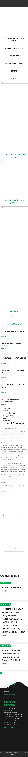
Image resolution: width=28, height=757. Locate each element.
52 (14, 673)
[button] (26, 3)
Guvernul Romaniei (14, 324)
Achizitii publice (5, 583)
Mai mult (3, 336)
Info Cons (14, 311)
